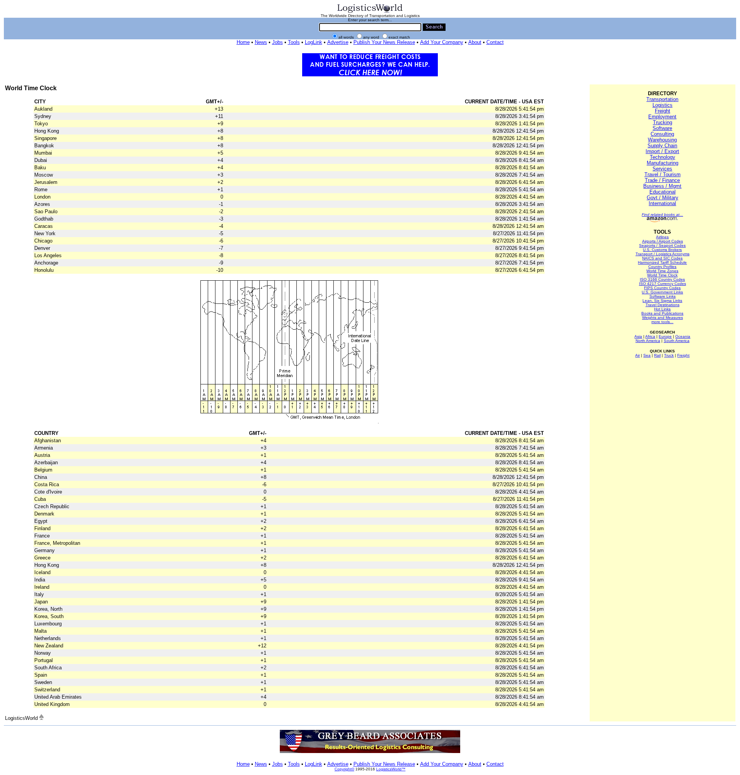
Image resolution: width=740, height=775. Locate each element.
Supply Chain (662, 145)
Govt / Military (662, 197)
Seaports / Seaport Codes (662, 245)
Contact (495, 42)
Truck (669, 355)
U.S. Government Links (662, 292)
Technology (662, 157)
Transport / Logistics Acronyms (663, 254)
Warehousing (662, 140)
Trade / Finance (662, 180)
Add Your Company (441, 42)
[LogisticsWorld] (370, 12)
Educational (662, 192)
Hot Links (662, 309)
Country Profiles (662, 267)
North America (648, 341)
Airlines (662, 237)
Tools (294, 42)
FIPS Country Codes (662, 288)
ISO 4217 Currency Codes (662, 283)
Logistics (663, 105)
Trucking (662, 122)
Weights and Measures (662, 317)
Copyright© (344, 769)
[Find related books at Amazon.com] (662, 221)
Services (662, 169)
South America (677, 341)
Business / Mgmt (662, 186)
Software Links (662, 296)
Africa (650, 336)
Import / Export (662, 151)
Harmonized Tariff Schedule (662, 262)
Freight (662, 111)
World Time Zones (662, 271)
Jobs (277, 42)
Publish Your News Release (384, 42)
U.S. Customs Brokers (662, 250)
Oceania (682, 336)
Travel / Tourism (662, 174)
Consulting (662, 134)
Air (637, 355)
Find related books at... (662, 214)
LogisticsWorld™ (390, 769)
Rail (657, 355)
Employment (662, 117)
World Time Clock (662, 275)
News (261, 42)
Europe (665, 336)
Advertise (337, 42)
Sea (647, 355)
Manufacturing (662, 163)
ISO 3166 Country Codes (662, 279)
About (474, 42)
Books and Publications (662, 313)
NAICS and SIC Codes (662, 258)
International (662, 203)
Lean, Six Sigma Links (662, 300)
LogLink (313, 42)
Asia (638, 336)
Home (243, 42)
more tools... (662, 322)
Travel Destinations (662, 305)
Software (662, 128)
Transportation (662, 99)
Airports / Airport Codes (662, 241)
